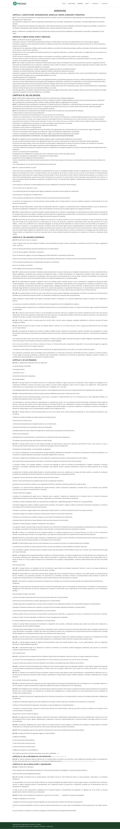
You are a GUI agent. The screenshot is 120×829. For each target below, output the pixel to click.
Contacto (104, 3)
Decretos (95, 3)
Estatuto (80, 3)
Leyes (86, 3)
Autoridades (71, 3)
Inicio (64, 3)
